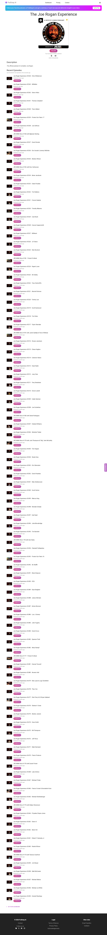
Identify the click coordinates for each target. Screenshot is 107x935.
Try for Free (96, 8)
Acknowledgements (53, 928)
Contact (20, 923)
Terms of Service (53, 923)
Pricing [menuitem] (58, 2)
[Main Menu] (100, 2)
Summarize (17, 80)
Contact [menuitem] (67, 2)
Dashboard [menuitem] (48, 2)
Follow (53, 50)
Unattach (86, 926)
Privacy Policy (53, 926)
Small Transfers (86, 923)
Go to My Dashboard (14, 906)
